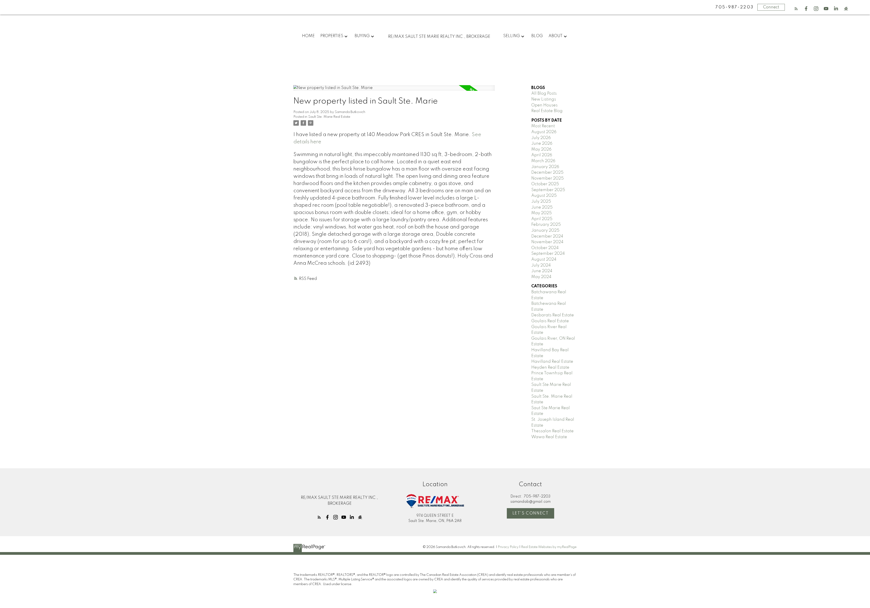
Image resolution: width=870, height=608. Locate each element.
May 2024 (541, 277)
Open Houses (544, 105)
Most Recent (543, 126)
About (556, 36)
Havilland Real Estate (552, 362)
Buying (362, 36)
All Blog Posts (544, 93)
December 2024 (547, 236)
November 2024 (547, 242)
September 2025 (548, 190)
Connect (771, 7)
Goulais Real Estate (550, 321)
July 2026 (541, 138)
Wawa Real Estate (549, 437)
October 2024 (545, 248)
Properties (331, 36)
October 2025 (545, 184)
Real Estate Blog (547, 111)
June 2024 (541, 271)
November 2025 (547, 178)
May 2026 (541, 149)
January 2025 (545, 230)
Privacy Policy (508, 547)
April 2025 (541, 219)
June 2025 (542, 207)
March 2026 (543, 161)
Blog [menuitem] (537, 36)
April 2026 (541, 155)
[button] (796, 8)
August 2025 (544, 196)
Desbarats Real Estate (552, 315)
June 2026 (541, 144)
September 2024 (548, 254)
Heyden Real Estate (550, 367)
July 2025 (541, 201)
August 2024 (543, 259)
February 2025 (546, 225)
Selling (511, 36)
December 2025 (547, 173)
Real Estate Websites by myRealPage (549, 547)
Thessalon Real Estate (552, 431)
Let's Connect (530, 513)
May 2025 (541, 213)
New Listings (543, 99)
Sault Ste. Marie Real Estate (329, 116)
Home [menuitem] (308, 36)
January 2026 (545, 167)
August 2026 (543, 132)
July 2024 (541, 265)
